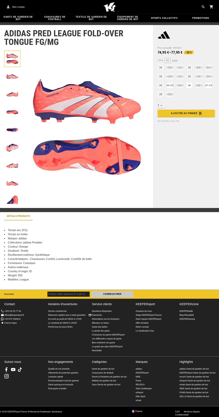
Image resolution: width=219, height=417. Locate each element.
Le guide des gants (101, 331)
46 (189, 85)
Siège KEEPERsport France (149, 315)
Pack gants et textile (57, 388)
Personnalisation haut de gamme (63, 380)
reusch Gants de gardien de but (194, 377)
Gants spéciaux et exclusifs (60, 384)
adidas (139, 369)
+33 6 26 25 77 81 (12, 311)
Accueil (109, 7)
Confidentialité (182, 415)
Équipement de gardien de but (127, 18)
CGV (177, 411)
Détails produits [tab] (18, 216)
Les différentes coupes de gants (106, 339)
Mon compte (18, 7)
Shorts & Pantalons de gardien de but (109, 377)
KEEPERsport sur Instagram (6, 376)
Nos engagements (60, 362)
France (139, 411)
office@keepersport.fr (14, 315)
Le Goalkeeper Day (145, 331)
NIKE (138, 377)
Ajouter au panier (184, 113)
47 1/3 (208, 85)
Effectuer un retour (100, 323)
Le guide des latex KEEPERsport (107, 346)
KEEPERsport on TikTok (20, 369)
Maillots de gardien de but (104, 380)
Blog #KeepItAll (186, 315)
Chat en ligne (10, 323)
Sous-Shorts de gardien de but (106, 384)
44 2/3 (170, 85)
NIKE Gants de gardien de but (193, 388)
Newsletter (9, 294)
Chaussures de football (55, 18)
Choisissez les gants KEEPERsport (108, 335)
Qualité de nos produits (59, 369)
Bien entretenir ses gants (103, 342)
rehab (138, 400)
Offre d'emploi (142, 323)
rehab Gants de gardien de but (193, 384)
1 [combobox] (158, 105)
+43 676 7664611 (12, 319)
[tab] (12, 59)
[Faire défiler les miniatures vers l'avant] (12, 200)
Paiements (97, 315)
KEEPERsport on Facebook (6, 369)
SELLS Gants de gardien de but (194, 396)
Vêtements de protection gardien (63, 373)
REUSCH (140, 384)
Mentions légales (192, 411)
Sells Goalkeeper (144, 388)
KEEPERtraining (187, 319)
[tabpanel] (60, 255)
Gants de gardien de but (18, 18)
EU (167, 60)
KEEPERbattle (186, 311)
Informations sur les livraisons (105, 319)
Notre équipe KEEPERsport (148, 319)
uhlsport (139, 392)
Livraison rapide (55, 377)
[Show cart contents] (211, 6)
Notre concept (142, 327)
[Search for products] (203, 6)
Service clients (102, 304)
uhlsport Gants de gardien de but (194, 380)
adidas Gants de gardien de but (194, 369)
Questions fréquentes (102, 311)
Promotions (200, 18)
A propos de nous (144, 311)
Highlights (186, 362)
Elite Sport (140, 396)
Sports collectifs (164, 18)
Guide (174, 60)
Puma (138, 380)
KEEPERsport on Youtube (13, 369)
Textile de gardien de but (91, 18)
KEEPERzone (189, 304)
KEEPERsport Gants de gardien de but (197, 373)
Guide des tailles (99, 327)
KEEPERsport (145, 304)
